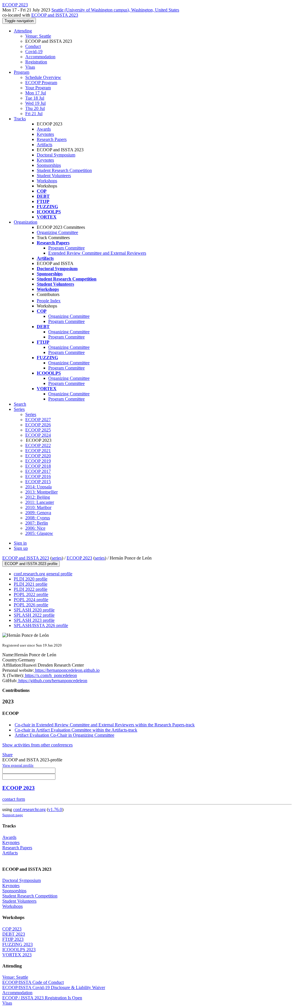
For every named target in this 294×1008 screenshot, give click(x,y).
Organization (25, 222)
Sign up (21, 548)
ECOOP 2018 (38, 466)
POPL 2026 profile (31, 604)
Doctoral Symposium (56, 154)
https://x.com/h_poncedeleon (50, 675)
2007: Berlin (36, 523)
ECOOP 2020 (38, 455)
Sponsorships (49, 165)
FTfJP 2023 (13, 939)
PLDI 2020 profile (30, 578)
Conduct (33, 46)
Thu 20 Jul (35, 108)
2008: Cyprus (37, 517)
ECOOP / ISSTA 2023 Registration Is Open (42, 997)
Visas (30, 67)
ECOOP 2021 (38, 450)
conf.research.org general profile (43, 573)
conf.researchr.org (29, 809)
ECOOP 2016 (38, 476)
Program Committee (66, 247)
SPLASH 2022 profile (34, 615)
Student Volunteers (54, 175)
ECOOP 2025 (38, 429)
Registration (36, 61)
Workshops (47, 180)
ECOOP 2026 (38, 424)
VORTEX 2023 (17, 954)
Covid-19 (33, 51)
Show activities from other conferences (37, 744)
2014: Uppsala (38, 486)
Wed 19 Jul (35, 103)
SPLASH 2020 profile (34, 609)
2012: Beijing (37, 497)
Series (30, 414)
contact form (13, 799)
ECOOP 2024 (38, 435)
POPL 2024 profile (31, 599)
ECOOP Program (41, 82)
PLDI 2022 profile (30, 589)
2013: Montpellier (41, 492)
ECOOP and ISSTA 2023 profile (31, 564)
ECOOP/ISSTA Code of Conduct (33, 982)
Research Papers (52, 139)
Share (7, 754)
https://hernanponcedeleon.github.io (67, 670)
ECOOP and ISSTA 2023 (54, 15)
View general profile (18, 765)
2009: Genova (38, 512)
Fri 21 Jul (33, 113)
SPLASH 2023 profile (34, 620)
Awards (44, 129)
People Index (49, 300)
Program (21, 72)
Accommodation (40, 56)
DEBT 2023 (13, 934)
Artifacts (44, 144)
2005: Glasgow (39, 533)
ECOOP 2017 (38, 471)
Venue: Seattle (38, 36)
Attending (23, 30)
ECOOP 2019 (38, 460)
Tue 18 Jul (34, 98)
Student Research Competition (64, 170)
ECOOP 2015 (38, 481)
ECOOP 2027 (38, 419)
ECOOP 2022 (38, 445)
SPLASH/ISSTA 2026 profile (41, 625)
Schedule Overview (43, 77)
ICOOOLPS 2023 (19, 949)
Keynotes (45, 134)
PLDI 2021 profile (30, 584)
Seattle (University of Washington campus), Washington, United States (115, 9)
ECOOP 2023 (79, 558)
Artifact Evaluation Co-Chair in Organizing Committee (64, 735)
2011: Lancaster (39, 502)
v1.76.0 (55, 809)
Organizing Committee (57, 232)
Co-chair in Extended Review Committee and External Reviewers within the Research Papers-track (105, 724)
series (57, 558)
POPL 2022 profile (31, 594)
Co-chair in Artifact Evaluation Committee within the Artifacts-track (76, 730)
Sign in (20, 543)
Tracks (20, 118)
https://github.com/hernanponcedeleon (52, 680)
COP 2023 (12, 928)
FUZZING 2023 (17, 944)
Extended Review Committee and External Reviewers (97, 253)
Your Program (38, 87)
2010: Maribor (38, 507)
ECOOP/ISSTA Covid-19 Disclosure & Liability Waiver (53, 987)
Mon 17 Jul (35, 92)
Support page (12, 815)
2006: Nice (35, 528)
